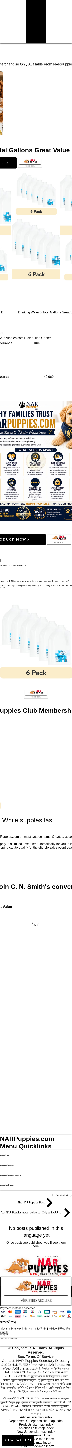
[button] (30, 163)
